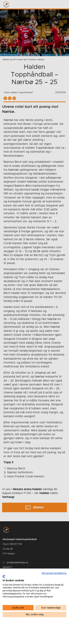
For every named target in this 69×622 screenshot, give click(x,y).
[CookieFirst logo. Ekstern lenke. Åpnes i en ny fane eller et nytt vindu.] (4, 576)
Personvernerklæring (54, 573)
